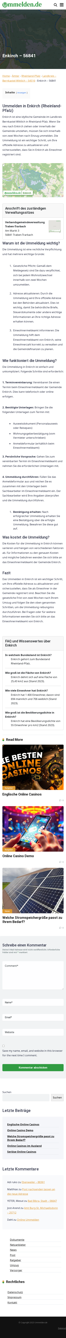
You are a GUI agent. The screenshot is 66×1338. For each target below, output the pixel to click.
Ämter (15, 76)
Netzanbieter (18, 1245)
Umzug (14, 1265)
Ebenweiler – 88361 (33, 1182)
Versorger (16, 1270)
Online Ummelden (28, 1219)
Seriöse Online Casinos (21, 1151)
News (7, 911)
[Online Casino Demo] (33, 829)
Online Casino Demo (18, 856)
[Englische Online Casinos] (33, 767)
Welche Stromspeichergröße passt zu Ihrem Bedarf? (30, 1138)
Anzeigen (21, 92)
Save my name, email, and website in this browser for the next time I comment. (32, 1053)
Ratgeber (9, 788)
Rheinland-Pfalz (30, 76)
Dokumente (17, 1239)
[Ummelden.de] (22, 4)
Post (12, 1255)
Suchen (6, 1092)
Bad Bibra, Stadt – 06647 (42, 1201)
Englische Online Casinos (22, 794)
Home (6, 76)
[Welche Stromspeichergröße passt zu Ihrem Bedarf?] (33, 890)
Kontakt (12, 1302)
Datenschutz (15, 1292)
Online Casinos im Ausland (24, 1146)
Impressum (14, 1297)
